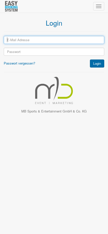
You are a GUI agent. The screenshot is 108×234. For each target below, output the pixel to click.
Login (97, 63)
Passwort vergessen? (19, 63)
